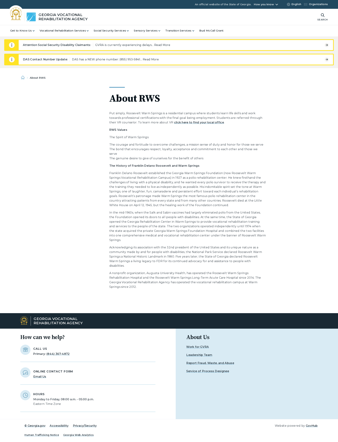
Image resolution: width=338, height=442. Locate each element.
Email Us (39, 376)
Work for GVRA (197, 347)
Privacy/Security (85, 425)
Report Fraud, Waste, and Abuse (210, 363)
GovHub (312, 425)
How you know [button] (264, 4)
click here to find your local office (199, 122)
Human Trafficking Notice (41, 435)
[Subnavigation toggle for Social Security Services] (130, 30)
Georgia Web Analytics (78, 435)
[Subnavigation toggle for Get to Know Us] (36, 30)
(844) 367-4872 (58, 354)
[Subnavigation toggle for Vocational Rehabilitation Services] (90, 30)
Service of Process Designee (207, 371)
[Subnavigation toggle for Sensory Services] (161, 30)
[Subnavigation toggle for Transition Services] (195, 30)
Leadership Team (199, 355)
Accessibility (59, 425)
